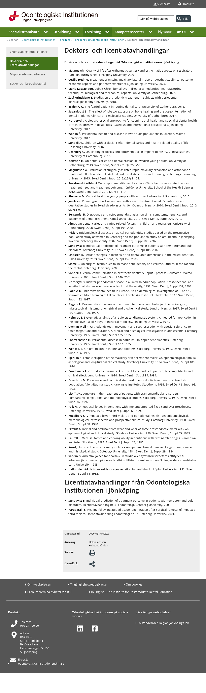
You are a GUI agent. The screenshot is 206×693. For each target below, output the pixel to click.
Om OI (180, 31)
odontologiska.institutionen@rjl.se (41, 663)
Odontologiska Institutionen (39, 40)
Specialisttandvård (24, 31)
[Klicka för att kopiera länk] (92, 565)
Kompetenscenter (129, 31)
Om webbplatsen (39, 584)
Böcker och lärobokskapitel (28, 83)
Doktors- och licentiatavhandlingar (24, 63)
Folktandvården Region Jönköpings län (163, 623)
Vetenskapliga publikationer (28, 52)
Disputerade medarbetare (27, 74)
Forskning (93, 31)
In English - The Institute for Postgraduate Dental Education (131, 592)
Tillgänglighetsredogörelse (88, 584)
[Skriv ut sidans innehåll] (92, 554)
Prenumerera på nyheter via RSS (49, 592)
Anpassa (165, 4)
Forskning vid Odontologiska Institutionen (99, 40)
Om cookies (134, 584)
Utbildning (62, 31)
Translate (188, 4)
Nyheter (165, 31)
